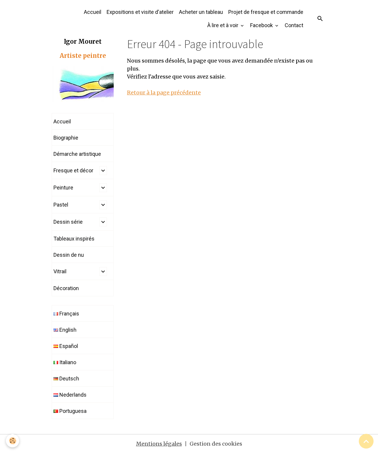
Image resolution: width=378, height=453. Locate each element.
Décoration (66, 288)
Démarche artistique (77, 154)
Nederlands (72, 395)
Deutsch (68, 378)
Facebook (262, 25)
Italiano (67, 362)
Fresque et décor (73, 170)
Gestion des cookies (216, 443)
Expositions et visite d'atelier (140, 12)
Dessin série (68, 222)
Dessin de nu (68, 255)
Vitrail (59, 271)
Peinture (63, 187)
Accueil (92, 12)
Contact (294, 25)
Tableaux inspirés (73, 239)
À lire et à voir (223, 25)
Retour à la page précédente (164, 92)
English (67, 330)
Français (68, 313)
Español (68, 346)
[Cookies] (12, 440)
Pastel (60, 205)
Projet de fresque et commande (265, 12)
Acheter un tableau (201, 12)
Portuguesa (72, 411)
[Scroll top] (366, 441)
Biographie (65, 138)
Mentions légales (159, 443)
